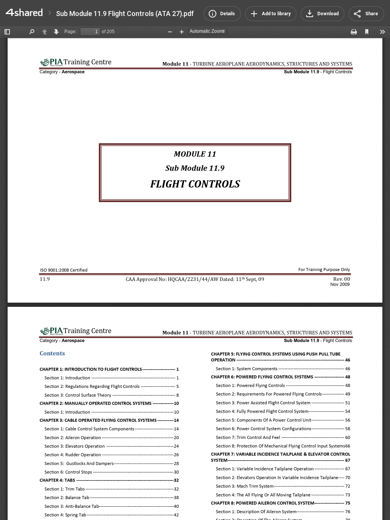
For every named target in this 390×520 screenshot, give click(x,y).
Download (328, 13)
